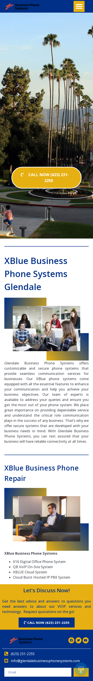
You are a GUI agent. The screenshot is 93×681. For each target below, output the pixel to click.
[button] (79, 6)
